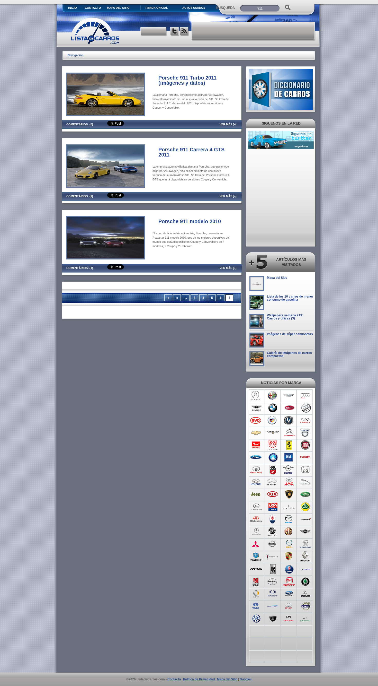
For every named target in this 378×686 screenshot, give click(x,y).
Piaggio (256, 556)
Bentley (256, 408)
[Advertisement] (253, 31)
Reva (256, 568)
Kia (273, 494)
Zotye (289, 618)
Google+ (246, 679)
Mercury (273, 531)
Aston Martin (289, 395)
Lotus (306, 507)
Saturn (256, 581)
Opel (289, 544)
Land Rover (306, 494)
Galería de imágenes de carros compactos (289, 354)
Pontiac (273, 556)
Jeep (256, 494)
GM (289, 457)
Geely (273, 457)
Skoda (306, 581)
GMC (306, 457)
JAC (289, 482)
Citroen (289, 433)
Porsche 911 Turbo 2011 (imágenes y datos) (187, 80)
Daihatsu (256, 445)
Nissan (273, 544)
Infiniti (273, 482)
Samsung (306, 568)
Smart (256, 593)
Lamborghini (289, 494)
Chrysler (273, 433)
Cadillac (273, 420)
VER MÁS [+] (228, 124)
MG (289, 531)
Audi (306, 395)
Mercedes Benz (256, 531)
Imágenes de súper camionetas (290, 334)
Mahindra (256, 519)
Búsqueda (225, 8)
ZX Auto (306, 618)
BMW (273, 408)
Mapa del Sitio (277, 278)
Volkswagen (256, 618)
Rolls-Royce (273, 568)
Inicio (72, 7)
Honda (306, 470)
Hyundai (256, 482)
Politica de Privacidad (199, 679)
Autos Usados (193, 7)
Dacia (306, 433)
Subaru (289, 593)
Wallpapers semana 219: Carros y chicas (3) (285, 317)
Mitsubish (256, 544)
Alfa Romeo (273, 395)
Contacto (93, 7)
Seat (289, 581)
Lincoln (289, 507)
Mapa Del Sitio (118, 7)
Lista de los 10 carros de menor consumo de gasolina (290, 298)
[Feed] (184, 32)
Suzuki (306, 593)
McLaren (306, 519)
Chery (306, 420)
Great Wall (256, 470)
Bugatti (289, 408)
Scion (273, 581)
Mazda (289, 519)
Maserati (273, 519)
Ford (256, 457)
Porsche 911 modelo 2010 (189, 221)
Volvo (306, 606)
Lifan (273, 507)
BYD (256, 420)
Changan (289, 420)
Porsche (289, 556)
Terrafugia (273, 606)
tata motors (256, 606)
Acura (256, 395)
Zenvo (273, 618)
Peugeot (306, 544)
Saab (289, 568)
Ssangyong (273, 593)
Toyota (289, 606)
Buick (306, 408)
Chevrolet (256, 433)
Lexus (256, 507)
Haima (289, 470)
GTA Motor (273, 470)
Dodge (273, 445)
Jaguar (306, 482)
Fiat (306, 445)
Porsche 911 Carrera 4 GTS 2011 (191, 152)
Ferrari (289, 445)
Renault (306, 556)
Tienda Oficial (156, 7)
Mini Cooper (306, 531)
